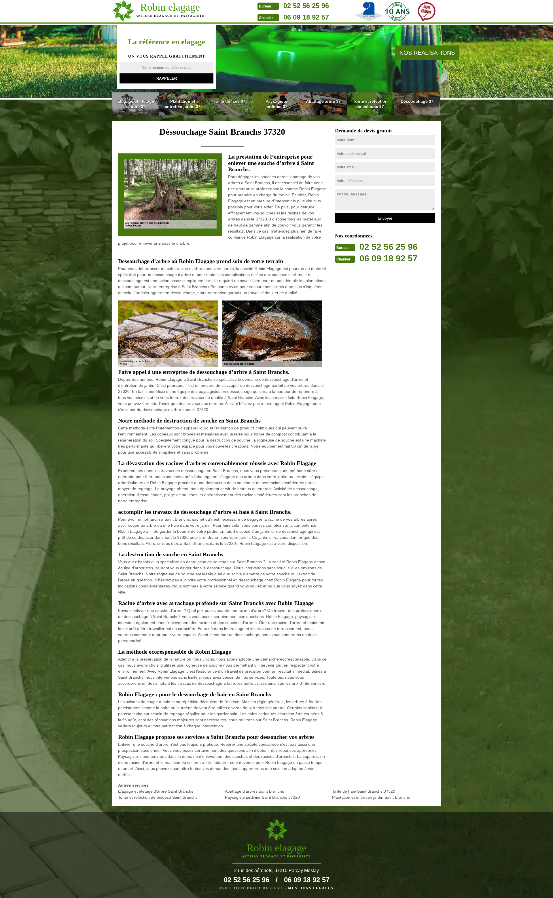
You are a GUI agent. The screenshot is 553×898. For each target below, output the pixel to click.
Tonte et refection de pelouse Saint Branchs (158, 797)
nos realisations (427, 53)
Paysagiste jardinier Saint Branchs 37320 (262, 797)
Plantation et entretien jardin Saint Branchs (371, 797)
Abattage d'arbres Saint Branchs (254, 791)
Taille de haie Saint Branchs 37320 (363, 791)
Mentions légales (311, 888)
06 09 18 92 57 (306, 17)
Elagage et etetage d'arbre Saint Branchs (155, 791)
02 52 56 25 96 (306, 5)
